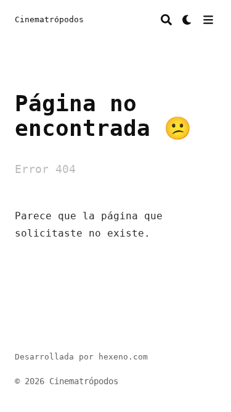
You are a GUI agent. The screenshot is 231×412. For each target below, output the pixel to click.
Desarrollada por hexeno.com (81, 356)
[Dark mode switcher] (187, 19)
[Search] (166, 19)
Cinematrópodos (49, 19)
